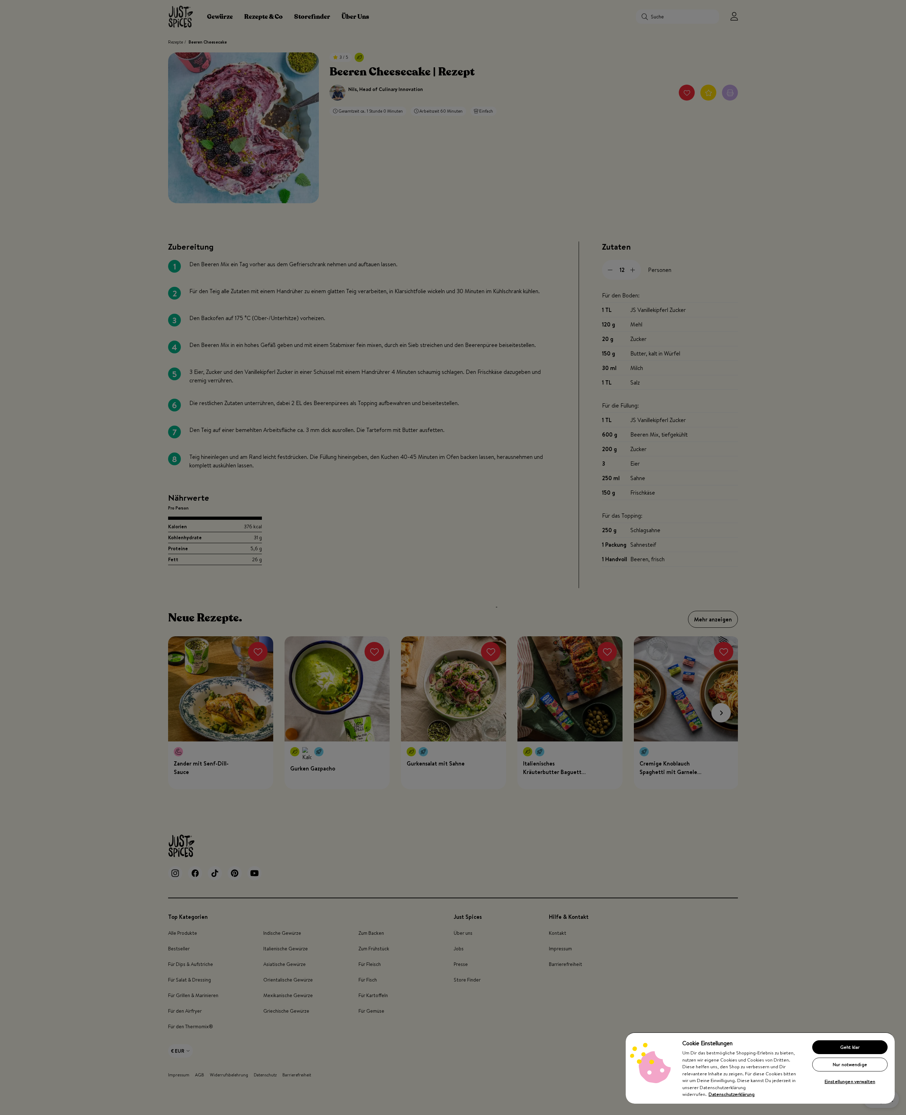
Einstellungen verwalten (850, 1081)
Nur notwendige (850, 1064)
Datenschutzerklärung (732, 1094)
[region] (760, 1068)
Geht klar (850, 1047)
